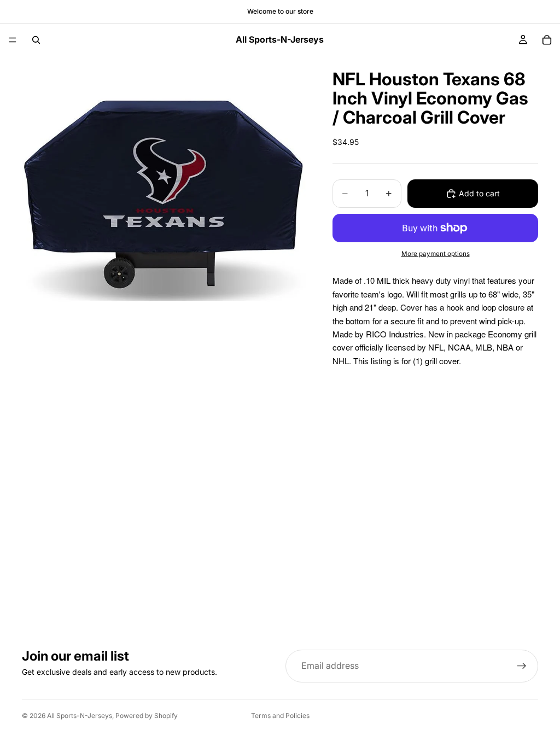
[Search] (36, 40)
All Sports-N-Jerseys (79, 715)
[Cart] (547, 40)
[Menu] (12, 39)
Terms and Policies (280, 715)
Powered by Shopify (146, 715)
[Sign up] (521, 666)
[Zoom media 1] (164, 198)
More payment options (435, 254)
